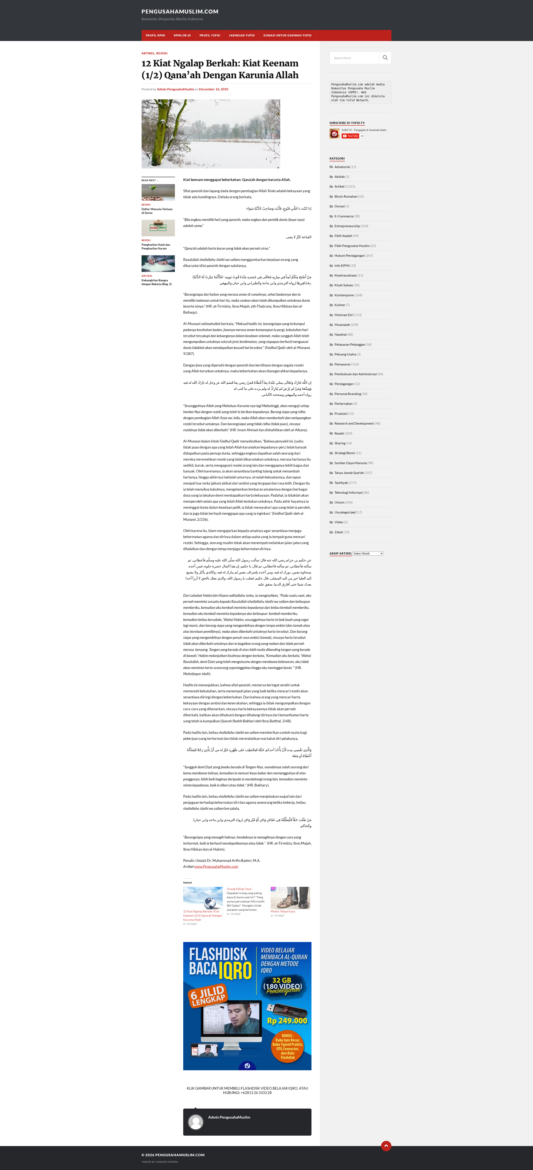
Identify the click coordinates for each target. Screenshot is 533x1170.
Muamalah (342, 324)
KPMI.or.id (182, 35)
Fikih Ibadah (343, 236)
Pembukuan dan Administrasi (356, 374)
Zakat (339, 532)
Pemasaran (343, 364)
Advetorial (342, 167)
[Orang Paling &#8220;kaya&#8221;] (249, 901)
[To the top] (386, 1146)
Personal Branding (348, 394)
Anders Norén (167, 1161)
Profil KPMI (155, 35)
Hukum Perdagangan (350, 255)
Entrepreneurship (347, 226)
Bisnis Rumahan (346, 196)
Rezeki (162, 53)
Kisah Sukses (344, 285)
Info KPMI (342, 265)
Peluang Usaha (345, 354)
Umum (339, 502)
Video (339, 522)
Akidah (340, 176)
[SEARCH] (385, 57)
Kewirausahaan (346, 275)
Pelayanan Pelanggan (350, 344)
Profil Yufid (210, 35)
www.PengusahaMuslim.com (216, 866)
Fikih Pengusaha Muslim (352, 246)
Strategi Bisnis (345, 453)
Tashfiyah (341, 483)
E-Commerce (344, 216)
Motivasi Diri (344, 315)
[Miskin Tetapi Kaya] (290, 898)
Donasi (340, 206)
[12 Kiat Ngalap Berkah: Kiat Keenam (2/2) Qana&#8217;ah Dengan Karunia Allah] (203, 898)
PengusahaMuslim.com (180, 11)
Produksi (341, 413)
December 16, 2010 (213, 89)
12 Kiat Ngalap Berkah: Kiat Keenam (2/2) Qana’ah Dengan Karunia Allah (202, 915)
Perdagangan (344, 384)
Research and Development (354, 423)
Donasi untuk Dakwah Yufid (288, 35)
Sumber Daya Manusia (351, 463)
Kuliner (340, 305)
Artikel (148, 53)
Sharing (340, 443)
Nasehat (341, 334)
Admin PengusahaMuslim (175, 89)
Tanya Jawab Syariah (349, 473)
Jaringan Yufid (242, 35)
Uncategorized (345, 512)
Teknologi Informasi (349, 492)
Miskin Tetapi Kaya (283, 911)
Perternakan (343, 403)
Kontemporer (344, 295)
